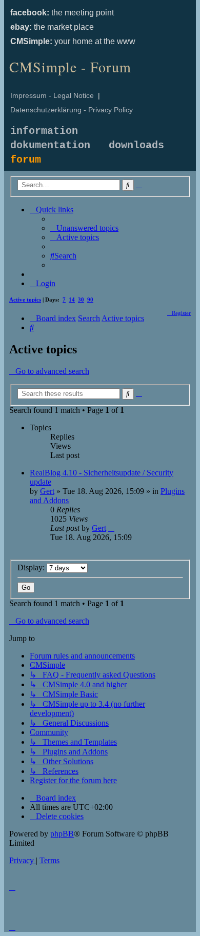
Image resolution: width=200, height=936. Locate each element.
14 (72, 299)
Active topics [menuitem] (25, 299)
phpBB (62, 833)
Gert (47, 491)
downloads (136, 145)
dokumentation (50, 145)
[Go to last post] (111, 528)
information (44, 131)
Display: (32, 567)
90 (90, 299)
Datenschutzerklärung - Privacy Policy (71, 110)
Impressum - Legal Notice (52, 95)
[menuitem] (84, 228)
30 (81, 299)
